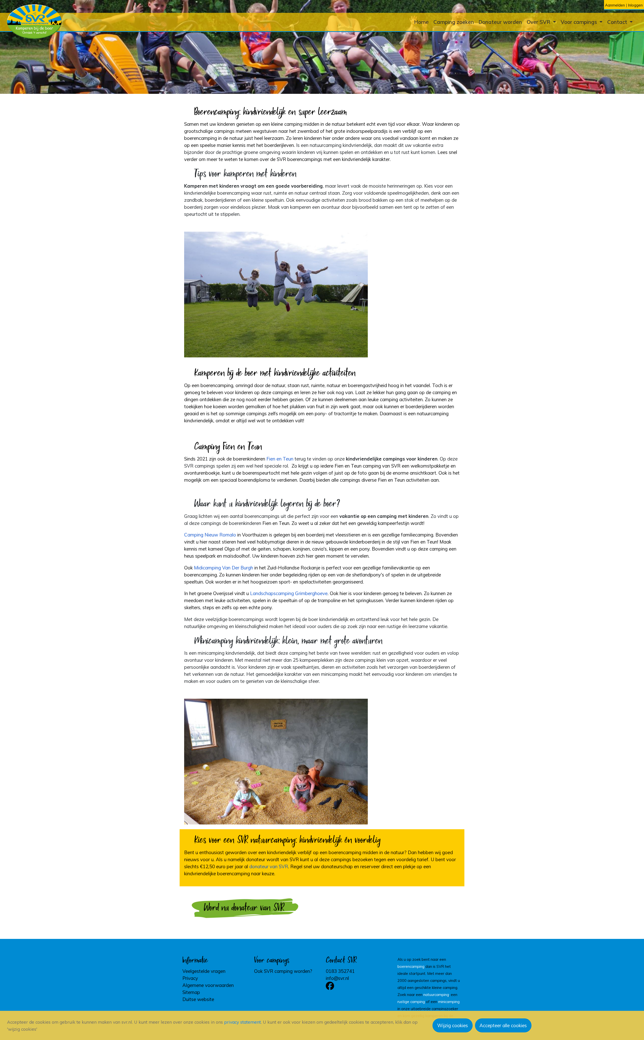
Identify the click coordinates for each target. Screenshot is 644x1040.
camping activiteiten (401, 399)
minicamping (449, 1001)
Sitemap (191, 992)
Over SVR (539, 22)
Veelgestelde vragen (203, 971)
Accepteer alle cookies (503, 1025)
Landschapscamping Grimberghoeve (289, 593)
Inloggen (635, 5)
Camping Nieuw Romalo (210, 535)
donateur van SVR (268, 866)
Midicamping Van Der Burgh (223, 568)
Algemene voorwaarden (208, 985)
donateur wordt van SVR (272, 859)
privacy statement (242, 1022)
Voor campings (579, 22)
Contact (617, 22)
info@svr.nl (337, 978)
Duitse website (198, 999)
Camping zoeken (453, 22)
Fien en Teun (279, 459)
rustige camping (411, 1001)
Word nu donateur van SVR (244, 907)
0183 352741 (340, 971)
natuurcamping (436, 994)
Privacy (190, 978)
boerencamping (410, 966)
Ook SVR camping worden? (283, 971)
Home (421, 22)
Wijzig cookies (452, 1025)
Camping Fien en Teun (228, 446)
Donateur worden (500, 22)
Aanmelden (615, 5)
